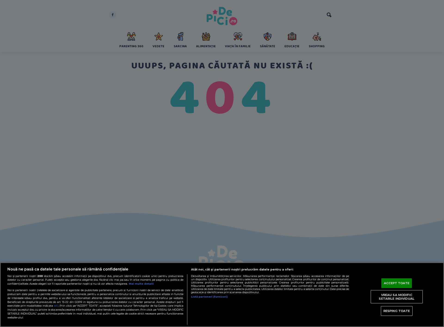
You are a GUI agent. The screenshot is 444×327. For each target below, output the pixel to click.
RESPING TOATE (396, 311)
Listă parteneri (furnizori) (209, 296)
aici (56, 305)
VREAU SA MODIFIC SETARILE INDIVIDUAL (396, 296)
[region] (222, 294)
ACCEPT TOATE (397, 283)
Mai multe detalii (141, 283)
